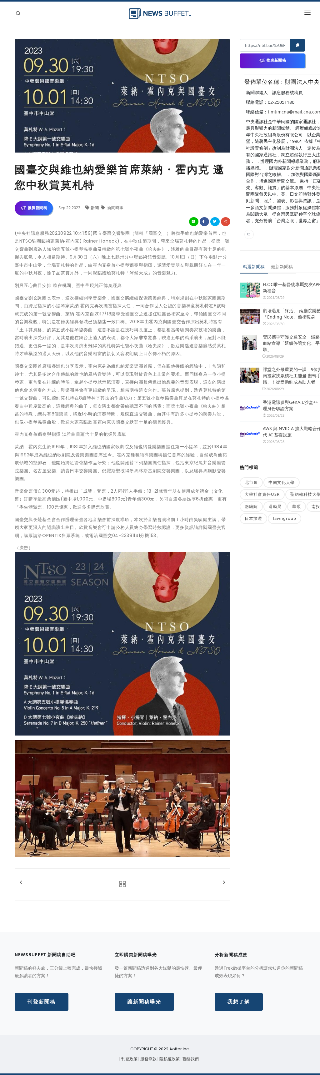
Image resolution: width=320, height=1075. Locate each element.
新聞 (95, 207)
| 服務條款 (148, 1059)
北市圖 (251, 482)
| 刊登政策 (128, 1059)
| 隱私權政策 (169, 1059)
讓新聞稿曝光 (144, 1001)
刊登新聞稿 (42, 1001)
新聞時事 (114, 207)
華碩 (296, 506)
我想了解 (239, 1001)
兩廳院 (251, 506)
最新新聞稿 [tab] (282, 266)
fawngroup (284, 518)
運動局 (275, 506)
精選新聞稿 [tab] (254, 266)
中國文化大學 (281, 482)
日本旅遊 (253, 518)
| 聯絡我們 (190, 1059)
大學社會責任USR (262, 494)
